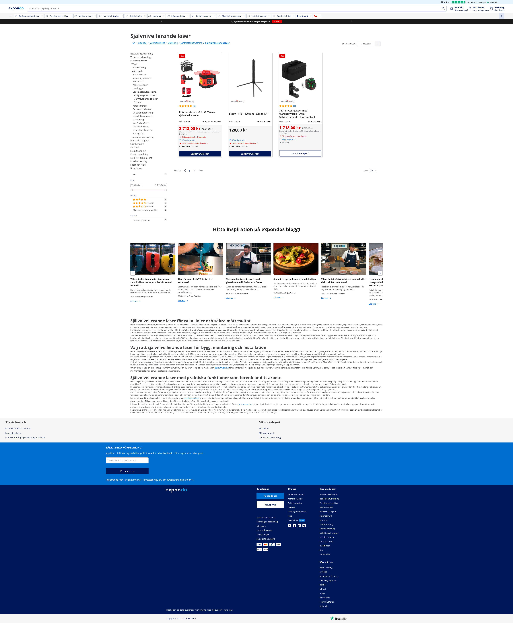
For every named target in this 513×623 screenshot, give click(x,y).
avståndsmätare (191, 398)
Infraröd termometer (143, 116)
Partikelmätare (140, 105)
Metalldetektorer (141, 126)
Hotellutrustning (138, 161)
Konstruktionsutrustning (17, 428)
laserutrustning (222, 368)
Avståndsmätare (141, 123)
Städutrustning (138, 150)
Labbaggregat (138, 133)
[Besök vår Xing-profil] (304, 526)
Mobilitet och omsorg (141, 157)
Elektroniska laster (142, 109)
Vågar (134, 64)
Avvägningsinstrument (145, 95)
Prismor (138, 102)
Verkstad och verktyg (140, 57)
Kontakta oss (270, 495)
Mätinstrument (138, 60)
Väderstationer (140, 84)
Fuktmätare (138, 81)
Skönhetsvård (137, 143)
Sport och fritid (138, 164)
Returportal (270, 504)
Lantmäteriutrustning (144, 91)
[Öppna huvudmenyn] (10, 16)
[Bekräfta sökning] (443, 8)
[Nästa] (194, 170)
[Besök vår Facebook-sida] (294, 526)
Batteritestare (140, 74)
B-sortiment (136, 168)
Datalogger (138, 88)
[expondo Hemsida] (134, 42)
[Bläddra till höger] (352, 22)
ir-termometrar (245, 404)
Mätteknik (137, 71)
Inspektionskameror (143, 130)
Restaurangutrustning (141, 53)
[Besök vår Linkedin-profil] (299, 526)
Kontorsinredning (139, 154)
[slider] (132, 190)
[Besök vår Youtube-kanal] (289, 526)
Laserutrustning (13, 433)
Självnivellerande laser (146, 98)
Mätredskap (139, 119)
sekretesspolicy (150, 479)
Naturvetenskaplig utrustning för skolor (25, 437)
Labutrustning (138, 67)
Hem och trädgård (139, 140)
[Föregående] (184, 170)
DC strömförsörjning (143, 112)
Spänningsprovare (142, 78)
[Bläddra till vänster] (161, 22)
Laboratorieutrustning (142, 137)
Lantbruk (134, 147)
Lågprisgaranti (188, 140)
